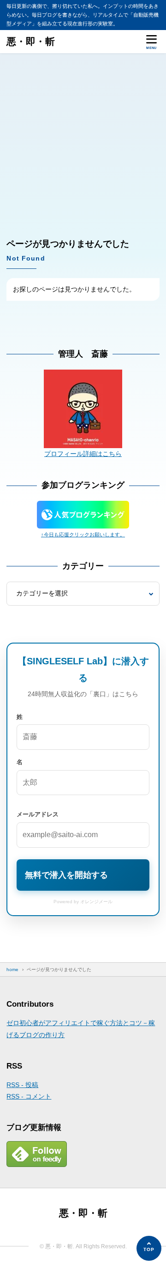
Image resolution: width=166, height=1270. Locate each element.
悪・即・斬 (30, 41)
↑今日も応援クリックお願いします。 (83, 534)
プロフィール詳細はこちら (83, 453)
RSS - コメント (28, 1096)
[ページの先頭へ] (148, 1248)
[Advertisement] (83, 141)
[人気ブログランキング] (83, 522)
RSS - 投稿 (22, 1084)
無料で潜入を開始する (66, 875)
